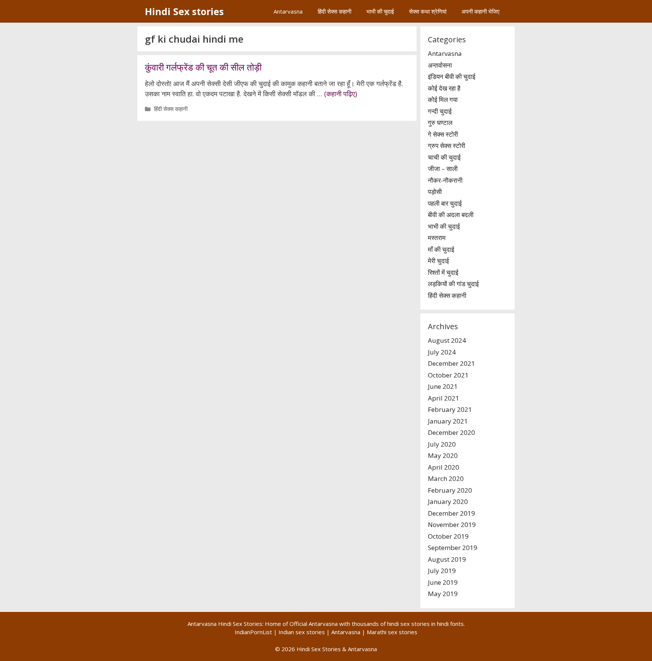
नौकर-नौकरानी (445, 180)
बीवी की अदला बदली (451, 214)
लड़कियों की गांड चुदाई (453, 283)
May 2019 (443, 593)
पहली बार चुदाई (445, 203)
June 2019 (443, 582)
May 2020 (443, 455)
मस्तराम (437, 237)
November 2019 (452, 524)
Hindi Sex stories (184, 11)
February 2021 (450, 409)
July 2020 (442, 444)
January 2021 (448, 421)
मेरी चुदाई (438, 260)
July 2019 (442, 570)
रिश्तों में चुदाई (443, 272)
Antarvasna (288, 11)
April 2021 (443, 398)
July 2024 (442, 352)
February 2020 (450, 490)
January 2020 (448, 501)
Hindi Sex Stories (319, 649)
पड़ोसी (435, 191)
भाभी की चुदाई (380, 11)
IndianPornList (253, 632)
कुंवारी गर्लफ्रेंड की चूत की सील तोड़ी (203, 67)
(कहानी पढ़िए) (340, 93)
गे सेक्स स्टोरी (443, 134)
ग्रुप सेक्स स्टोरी (446, 145)
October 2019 (448, 536)
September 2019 (452, 547)
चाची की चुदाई (444, 157)
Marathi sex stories (392, 632)
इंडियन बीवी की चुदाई (451, 76)
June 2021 (443, 386)
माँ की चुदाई (441, 249)
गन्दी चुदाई (440, 111)
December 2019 (451, 513)
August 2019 (447, 559)
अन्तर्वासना (440, 65)
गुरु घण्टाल (440, 122)
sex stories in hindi (424, 623)
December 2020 (451, 432)
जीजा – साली (443, 168)
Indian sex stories (301, 632)
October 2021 (448, 375)
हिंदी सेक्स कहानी (334, 11)
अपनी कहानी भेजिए (480, 11)
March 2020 (446, 478)
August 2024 (447, 340)
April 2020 (443, 467)
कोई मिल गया (443, 99)
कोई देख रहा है (444, 88)
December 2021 (451, 363)
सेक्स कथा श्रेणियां (427, 11)
